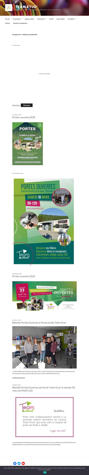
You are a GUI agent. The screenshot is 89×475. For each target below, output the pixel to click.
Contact (7, 23)
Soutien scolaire (29, 19)
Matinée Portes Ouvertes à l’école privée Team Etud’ (39, 322)
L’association (16, 19)
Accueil (7, 19)
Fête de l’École (16, 105)
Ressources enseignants (20, 23)
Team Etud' (26, 7)
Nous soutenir (61, 19)
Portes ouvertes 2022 (23, 276)
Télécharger (26, 105)
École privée (41, 19)
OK (45, 472)
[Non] (87, 470)
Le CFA (51, 19)
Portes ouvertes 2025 (23, 117)
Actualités (71, 19)
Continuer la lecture (18, 378)
